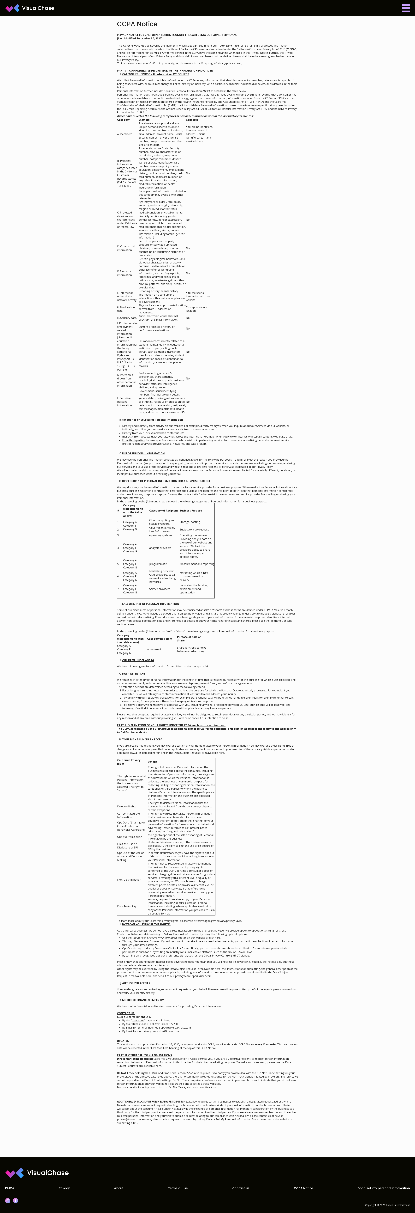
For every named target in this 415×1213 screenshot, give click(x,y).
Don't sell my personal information (384, 1188)
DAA (239, 952)
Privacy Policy (130, 60)
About (119, 1188)
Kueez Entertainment (398, 1205)
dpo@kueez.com (201, 976)
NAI (230, 952)
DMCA (9, 1188)
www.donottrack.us (204, 1087)
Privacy (64, 1188)
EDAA (249, 952)
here (221, 753)
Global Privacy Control (217, 955)
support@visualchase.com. (175, 1027)
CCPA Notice (303, 1188)
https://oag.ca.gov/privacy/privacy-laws (217, 63)
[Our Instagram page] (7, 1200)
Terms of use (178, 1188)
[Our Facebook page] (15, 1200)
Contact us (240, 1188)
